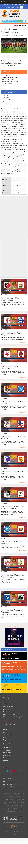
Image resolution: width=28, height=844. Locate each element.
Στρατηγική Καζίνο (7, 755)
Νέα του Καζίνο (7, 752)
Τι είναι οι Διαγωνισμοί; (9, 724)
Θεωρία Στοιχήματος (8, 706)
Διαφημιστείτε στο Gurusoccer (13, 787)
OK (21, 7)
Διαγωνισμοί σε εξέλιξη (9, 727)
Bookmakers (6, 709)
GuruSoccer (5, 2)
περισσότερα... (22, 308)
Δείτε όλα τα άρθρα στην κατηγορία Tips (17, 626)
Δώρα (4, 732)
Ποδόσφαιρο (6, 757)
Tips (25, 294)
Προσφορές (6, 711)
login (8, 832)
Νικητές (5, 740)
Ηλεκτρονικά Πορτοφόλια (9, 714)
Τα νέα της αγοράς (7, 747)
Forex (4, 763)
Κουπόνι (5, 729)
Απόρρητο (14, 829)
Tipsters (5, 704)
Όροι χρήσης (14, 827)
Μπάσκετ (5, 760)
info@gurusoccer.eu (10, 782)
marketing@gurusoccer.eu (12, 784)
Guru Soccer (14, 825)
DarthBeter (20, 35)
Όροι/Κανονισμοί (7, 734)
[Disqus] (14, 217)
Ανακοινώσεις (6, 750)
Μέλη (4, 737)
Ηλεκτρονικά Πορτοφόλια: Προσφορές (12, 717)
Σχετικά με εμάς (14, 826)
